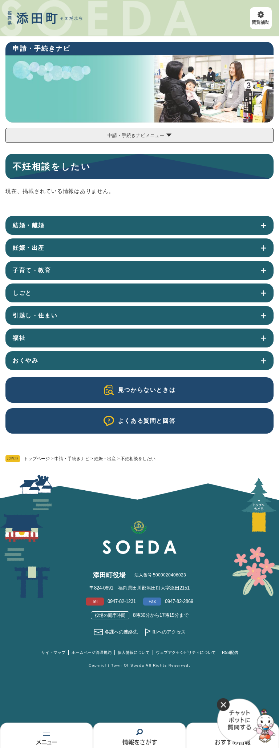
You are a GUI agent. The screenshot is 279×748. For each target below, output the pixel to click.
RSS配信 (230, 652)
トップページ (37, 458)
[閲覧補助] (261, 18)
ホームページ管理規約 (92, 652)
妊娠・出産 (105, 458)
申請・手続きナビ (71, 458)
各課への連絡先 (121, 632)
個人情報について (134, 652)
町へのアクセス (169, 632)
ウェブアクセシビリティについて (186, 652)
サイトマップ (53, 652)
